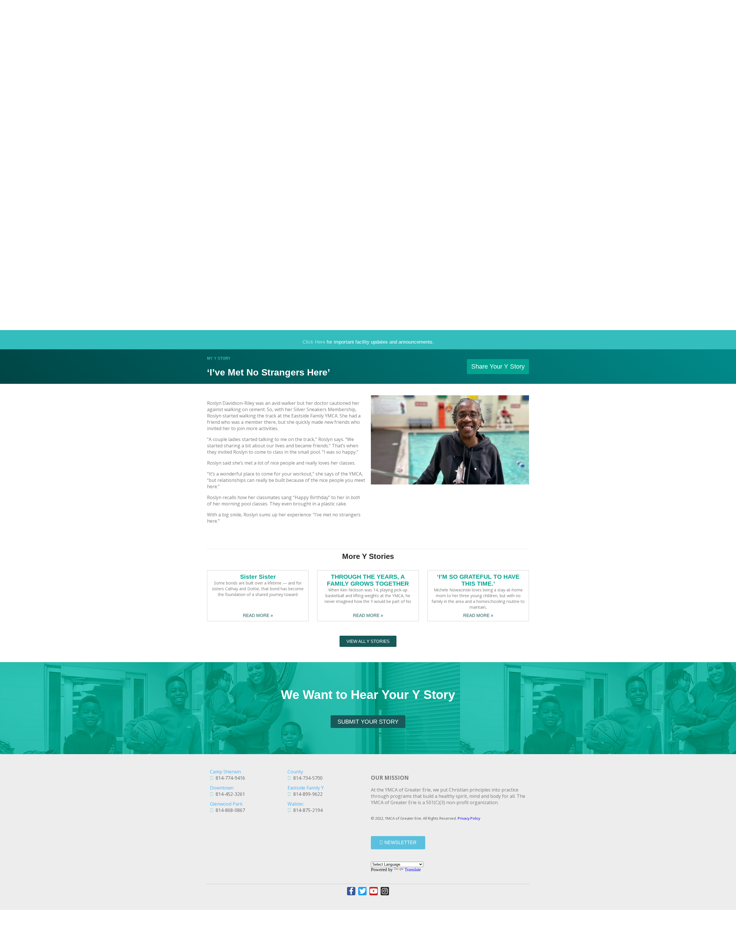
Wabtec (296, 804)
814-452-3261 (229, 794)
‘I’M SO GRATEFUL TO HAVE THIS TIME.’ (478, 580)
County (295, 772)
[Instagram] (385, 891)
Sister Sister (258, 576)
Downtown (221, 788)
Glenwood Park (226, 804)
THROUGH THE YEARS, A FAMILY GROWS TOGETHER (368, 580)
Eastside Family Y (306, 788)
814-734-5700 (307, 778)
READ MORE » (258, 615)
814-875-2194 (307, 810)
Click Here (313, 342)
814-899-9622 (307, 794)
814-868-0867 (229, 810)
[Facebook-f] (351, 891)
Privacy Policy (469, 818)
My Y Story (219, 358)
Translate (413, 869)
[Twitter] (362, 891)
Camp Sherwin (225, 772)
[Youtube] (373, 891)
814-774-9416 (229, 778)
